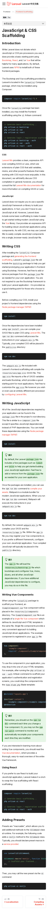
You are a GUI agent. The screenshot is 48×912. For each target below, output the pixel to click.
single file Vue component (26, 618)
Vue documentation (11, 753)
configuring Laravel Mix (15, 394)
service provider (11, 844)
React (15, 60)
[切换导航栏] (4, 4)
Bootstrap (6, 60)
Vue (28, 60)
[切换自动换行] (38, 124)
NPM (16, 67)
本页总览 (8, 23)
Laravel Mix (7, 160)
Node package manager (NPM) (16, 307)
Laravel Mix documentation (28, 185)
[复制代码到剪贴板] (43, 98)
